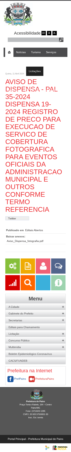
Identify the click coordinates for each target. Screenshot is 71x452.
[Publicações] (28, 272)
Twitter (12, 218)
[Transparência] (28, 289)
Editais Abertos (34, 230)
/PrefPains (20, 378)
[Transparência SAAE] (43, 289)
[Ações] (12, 289)
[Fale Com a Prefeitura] (58, 272)
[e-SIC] (58, 289)
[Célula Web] (47, 447)
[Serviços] (12, 272)
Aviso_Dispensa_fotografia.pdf (25, 241)
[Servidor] (43, 272)
